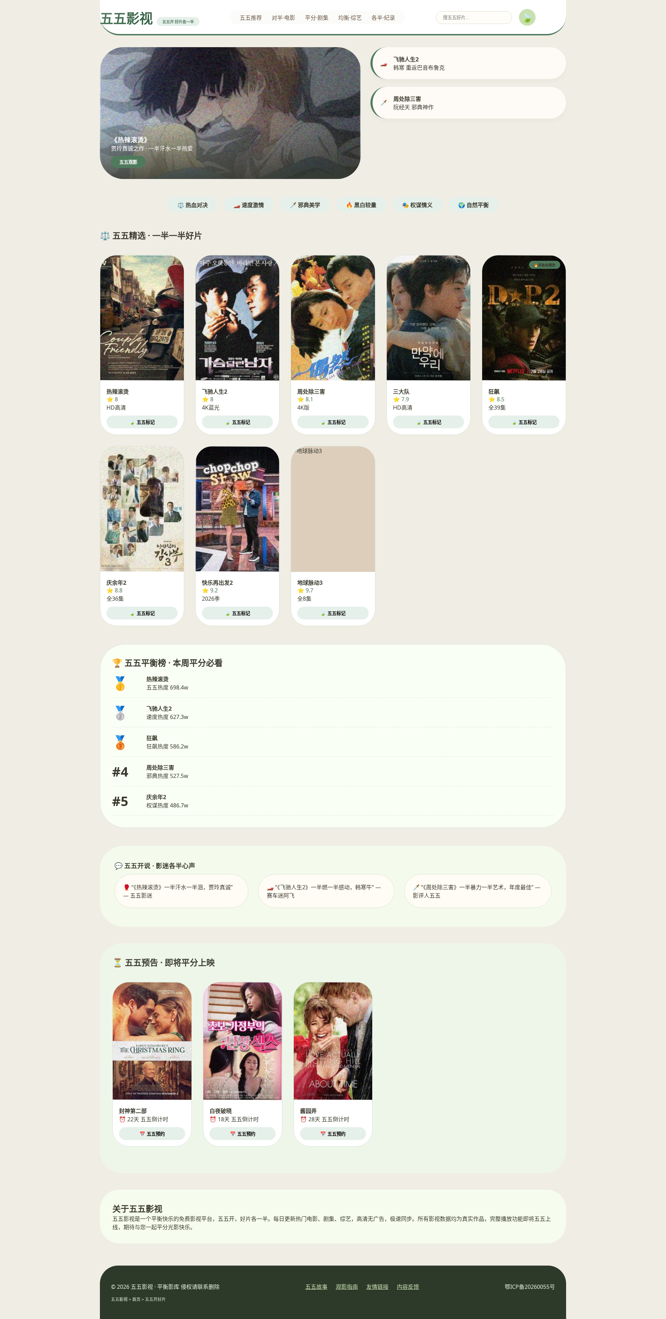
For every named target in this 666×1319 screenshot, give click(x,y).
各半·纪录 (383, 18)
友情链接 (377, 1287)
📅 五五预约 (152, 1134)
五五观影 (128, 162)
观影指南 (347, 1287)
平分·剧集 (316, 18)
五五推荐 (251, 18)
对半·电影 (283, 18)
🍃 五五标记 (142, 422)
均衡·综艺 (350, 18)
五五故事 (316, 1287)
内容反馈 (408, 1287)
